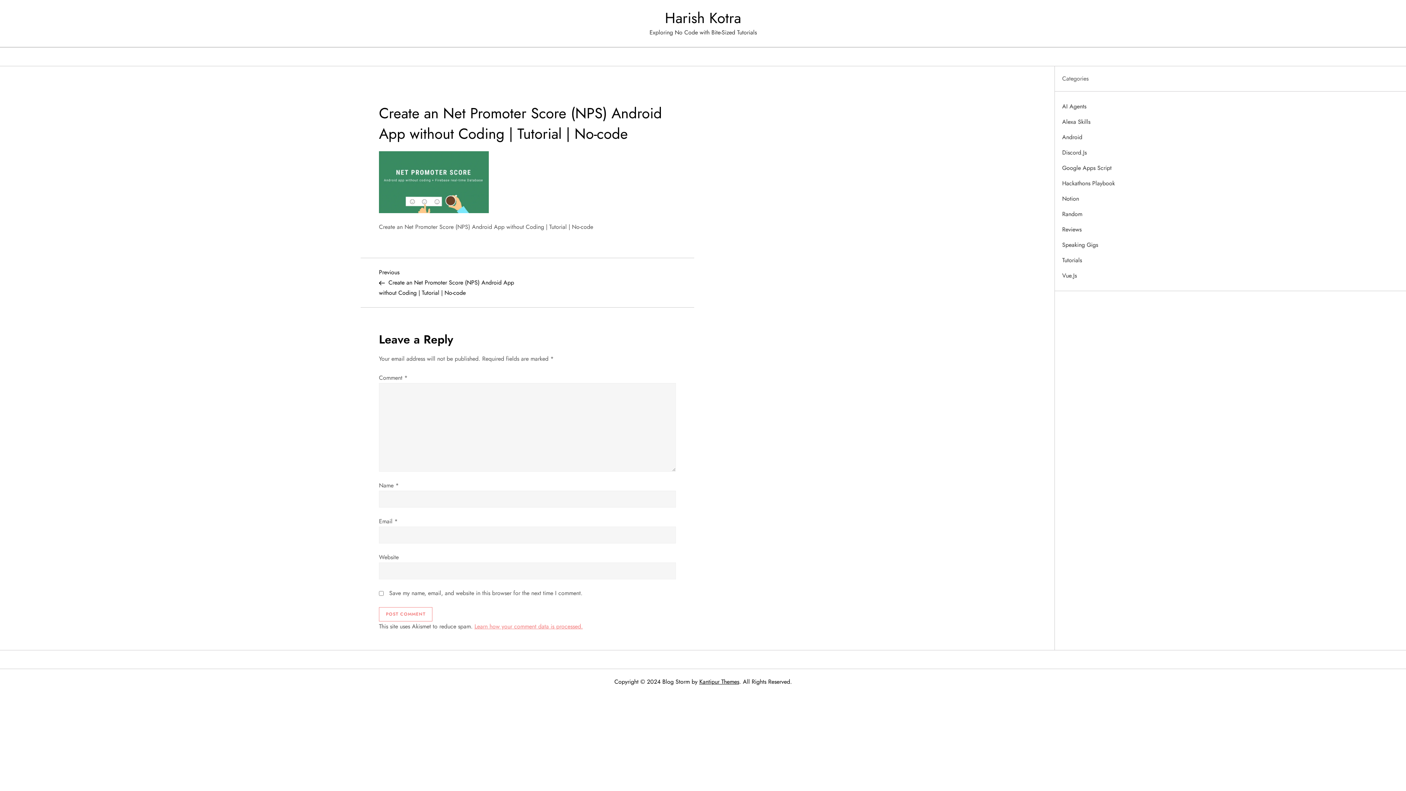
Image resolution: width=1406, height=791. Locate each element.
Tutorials (1072, 260)
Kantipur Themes (719, 681)
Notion (1070, 198)
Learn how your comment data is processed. (529, 626)
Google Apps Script (1087, 168)
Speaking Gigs (1080, 245)
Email (388, 521)
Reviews (1072, 229)
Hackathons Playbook (1088, 183)
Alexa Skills (1076, 122)
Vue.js (1069, 275)
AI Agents (1074, 106)
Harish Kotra (703, 18)
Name (389, 485)
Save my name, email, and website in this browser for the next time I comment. (486, 593)
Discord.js (1074, 152)
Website (389, 557)
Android (1072, 137)
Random (1072, 214)
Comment (393, 378)
